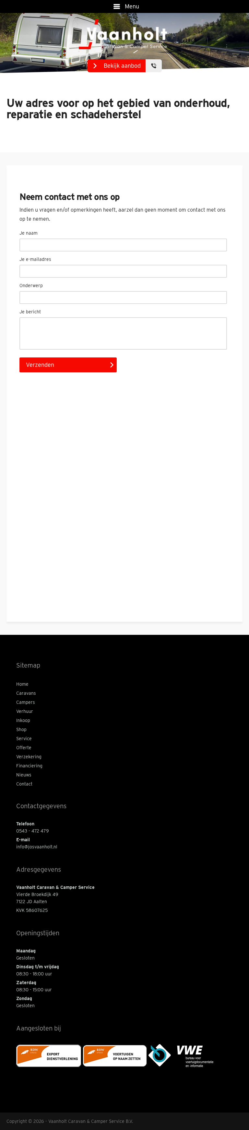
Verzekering (29, 756)
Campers (25, 702)
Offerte (23, 747)
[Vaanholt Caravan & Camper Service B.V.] (125, 34)
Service (24, 738)
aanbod (122, 65)
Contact (24, 783)
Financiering (29, 765)
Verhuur (24, 711)
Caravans (26, 693)
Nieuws (23, 774)
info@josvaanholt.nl (36, 846)
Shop (21, 729)
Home (22, 684)
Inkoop (23, 720)
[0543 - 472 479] (154, 65)
